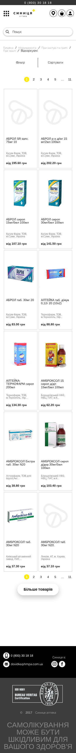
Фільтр (20, 62)
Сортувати (55, 62)
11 (69, 79)
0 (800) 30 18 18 (38, 2)
